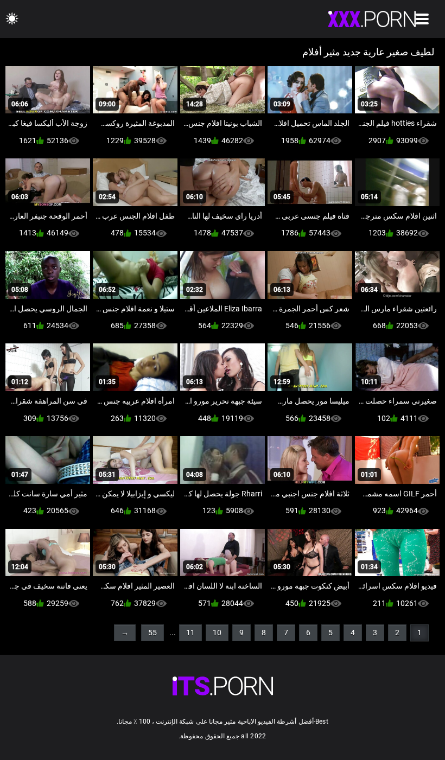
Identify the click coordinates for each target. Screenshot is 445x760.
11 (190, 632)
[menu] (422, 18)
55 (152, 632)
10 (217, 632)
